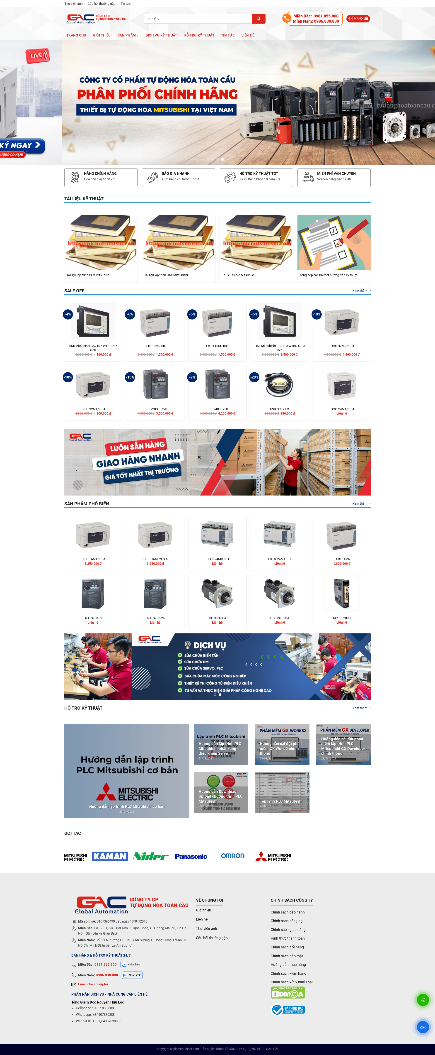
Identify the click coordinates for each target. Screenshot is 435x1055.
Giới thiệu (203, 910)
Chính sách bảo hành (288, 912)
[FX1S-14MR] (342, 534)
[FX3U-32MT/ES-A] (93, 384)
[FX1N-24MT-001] (280, 534)
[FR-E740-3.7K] (93, 593)
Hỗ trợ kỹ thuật (199, 35)
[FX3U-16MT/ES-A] (93, 534)
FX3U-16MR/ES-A (155, 559)
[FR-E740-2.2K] (155, 593)
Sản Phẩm (127, 35)
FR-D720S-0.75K (155, 409)
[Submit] (259, 19)
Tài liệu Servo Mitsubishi (238, 275)
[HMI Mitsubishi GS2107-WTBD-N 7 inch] (93, 321)
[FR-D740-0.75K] (217, 384)
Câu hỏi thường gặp (102, 3)
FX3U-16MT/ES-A (93, 559)
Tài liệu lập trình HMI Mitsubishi (166, 275)
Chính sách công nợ (286, 921)
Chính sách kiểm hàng (288, 973)
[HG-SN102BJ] (280, 593)
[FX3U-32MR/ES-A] (342, 321)
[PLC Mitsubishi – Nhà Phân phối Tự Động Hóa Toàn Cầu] (96, 18)
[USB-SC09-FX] (280, 384)
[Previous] (14, 102)
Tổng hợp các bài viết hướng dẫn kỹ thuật (329, 275)
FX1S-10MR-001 (155, 346)
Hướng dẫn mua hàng (288, 965)
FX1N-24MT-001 (279, 559)
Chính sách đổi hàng (287, 947)
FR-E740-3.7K (93, 618)
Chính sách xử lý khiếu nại (292, 982)
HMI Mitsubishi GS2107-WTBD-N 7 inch (93, 348)
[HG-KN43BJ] (217, 593)
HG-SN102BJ (279, 618)
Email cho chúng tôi (93, 984)
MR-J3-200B (342, 618)
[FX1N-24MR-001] (217, 534)
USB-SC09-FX (279, 409)
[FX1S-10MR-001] (155, 321)
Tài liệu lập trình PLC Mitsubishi (88, 275)
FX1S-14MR (342, 559)
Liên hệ (248, 35)
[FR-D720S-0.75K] (155, 384)
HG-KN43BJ (217, 618)
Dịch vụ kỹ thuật (161, 35)
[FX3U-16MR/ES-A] (155, 534)
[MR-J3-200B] (342, 593)
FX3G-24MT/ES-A (341, 409)
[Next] (420, 102)
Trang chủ (76, 35)
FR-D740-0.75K (217, 409)
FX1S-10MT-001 (217, 346)
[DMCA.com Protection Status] (288, 992)
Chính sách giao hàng (288, 930)
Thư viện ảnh (74, 3)
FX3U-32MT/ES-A (93, 409)
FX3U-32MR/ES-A (341, 346)
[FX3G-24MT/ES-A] (342, 384)
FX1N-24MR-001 (217, 559)
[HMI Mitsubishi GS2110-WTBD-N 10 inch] (280, 321)
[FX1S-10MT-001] (217, 321)
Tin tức (125, 3)
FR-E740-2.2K (155, 618)
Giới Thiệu (102, 35)
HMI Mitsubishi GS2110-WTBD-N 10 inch (280, 348)
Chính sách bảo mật (287, 956)
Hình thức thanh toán (288, 938)
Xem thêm (360, 291)
